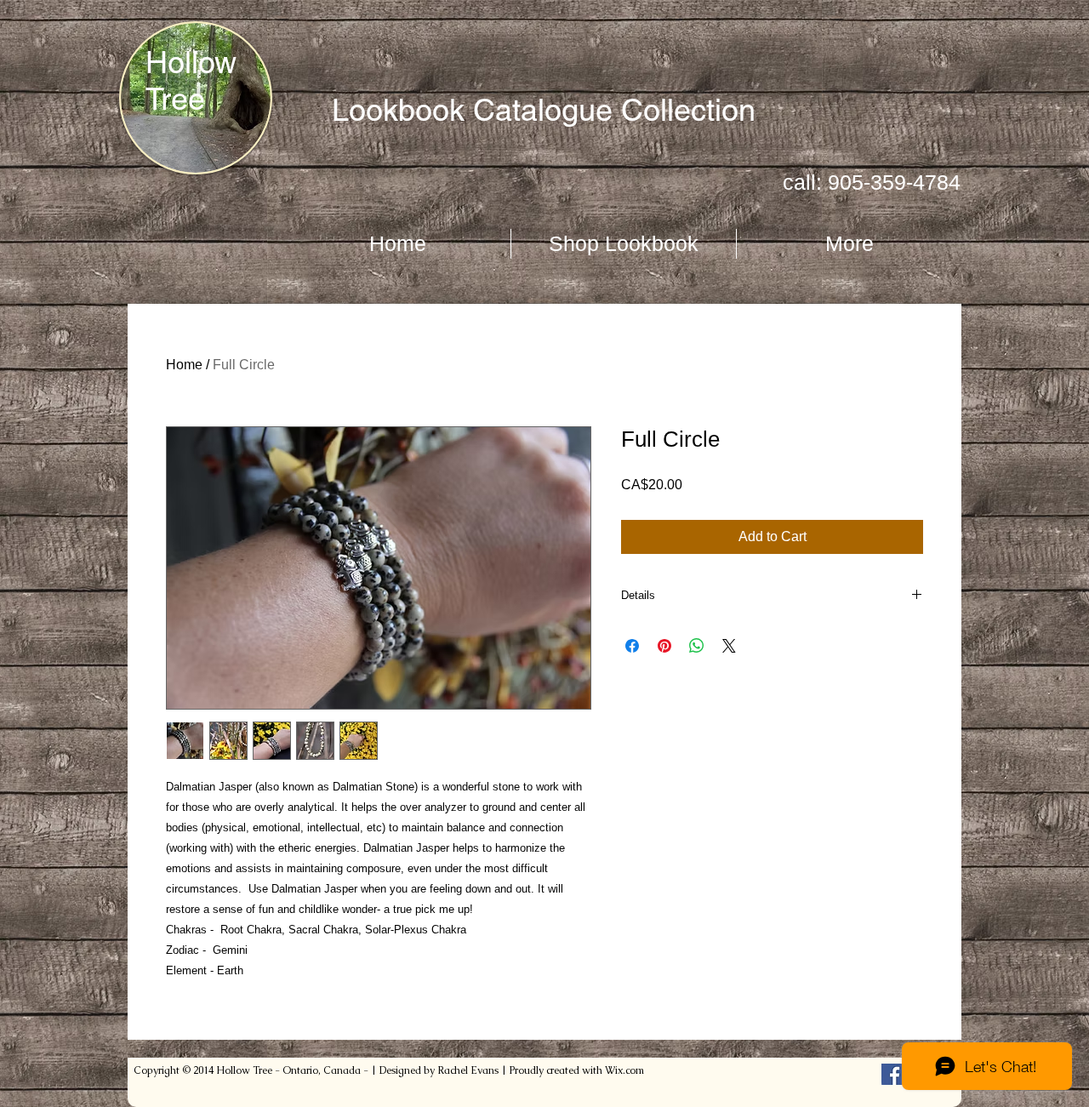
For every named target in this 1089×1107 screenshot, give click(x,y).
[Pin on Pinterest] (664, 646)
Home (184, 364)
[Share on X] (729, 646)
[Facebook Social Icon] (892, 1074)
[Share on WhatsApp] (697, 646)
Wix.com (624, 1070)
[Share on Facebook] (632, 646)
